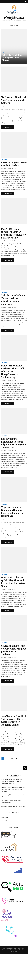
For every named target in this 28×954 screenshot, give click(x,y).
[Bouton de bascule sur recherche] (25, 1)
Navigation (14, 25)
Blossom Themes (14, 950)
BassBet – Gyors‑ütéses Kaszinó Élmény (14, 164)
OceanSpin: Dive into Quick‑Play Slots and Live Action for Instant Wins (13, 582)
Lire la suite (8, 127)
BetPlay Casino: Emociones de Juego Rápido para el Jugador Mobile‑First (13, 443)
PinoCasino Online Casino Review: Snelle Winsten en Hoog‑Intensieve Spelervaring (13, 371)
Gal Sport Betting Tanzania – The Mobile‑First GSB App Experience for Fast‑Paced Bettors (12, 781)
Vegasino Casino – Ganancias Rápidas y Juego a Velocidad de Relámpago (12, 511)
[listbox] (14, 46)
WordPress (14, 951)
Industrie (4, 53)
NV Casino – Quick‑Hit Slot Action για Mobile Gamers (13, 99)
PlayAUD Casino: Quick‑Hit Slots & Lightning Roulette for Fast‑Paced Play (13, 233)
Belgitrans (14, 17)
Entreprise (5, 817)
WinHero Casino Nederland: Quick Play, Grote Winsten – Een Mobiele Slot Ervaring (13, 789)
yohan (4, 106)
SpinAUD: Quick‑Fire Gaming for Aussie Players (12, 57)
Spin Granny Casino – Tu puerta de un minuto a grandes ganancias (13, 299)
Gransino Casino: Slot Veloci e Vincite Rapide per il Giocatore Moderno (13, 650)
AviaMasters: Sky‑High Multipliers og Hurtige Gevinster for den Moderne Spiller (13, 720)
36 (12, 759)
